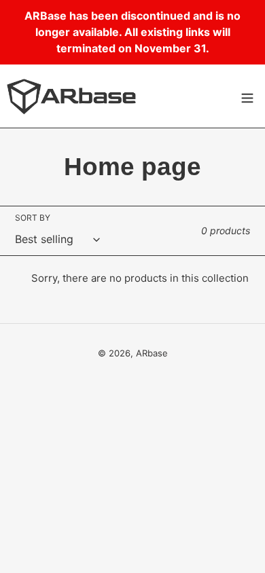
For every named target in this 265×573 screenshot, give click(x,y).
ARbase (152, 353)
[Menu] (247, 96)
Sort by (32, 217)
